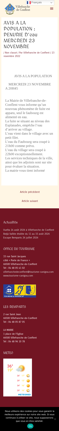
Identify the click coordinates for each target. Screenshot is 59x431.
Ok (30, 426)
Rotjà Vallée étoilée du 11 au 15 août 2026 (26, 234)
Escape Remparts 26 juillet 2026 (20, 237)
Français (36, 2)
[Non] (55, 419)
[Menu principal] (52, 8)
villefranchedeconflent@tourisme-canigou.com (28, 272)
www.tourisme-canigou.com (18, 275)
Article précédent (30, 192)
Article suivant (30, 201)
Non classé (11, 52)
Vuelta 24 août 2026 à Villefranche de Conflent (28, 230)
